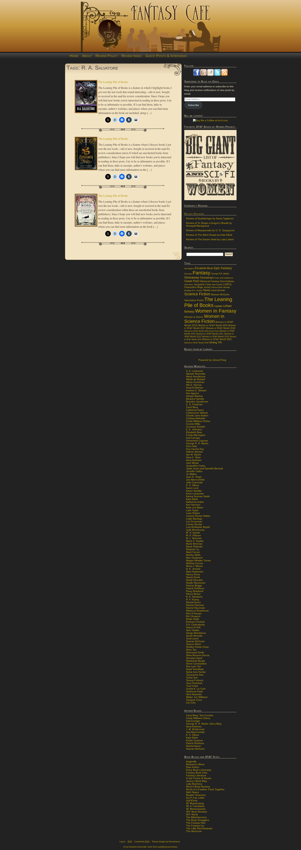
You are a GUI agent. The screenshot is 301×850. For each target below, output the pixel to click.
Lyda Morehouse (195, 529)
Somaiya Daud (194, 658)
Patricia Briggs (194, 585)
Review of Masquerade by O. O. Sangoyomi (210, 230)
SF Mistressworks (196, 808)
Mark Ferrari (193, 552)
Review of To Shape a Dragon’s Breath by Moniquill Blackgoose (209, 224)
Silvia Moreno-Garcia (197, 655)
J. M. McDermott (195, 729)
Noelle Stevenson (195, 582)
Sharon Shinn (193, 644)
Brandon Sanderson (197, 401)
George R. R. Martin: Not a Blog (203, 723)
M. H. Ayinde (193, 532)
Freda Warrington (195, 435)
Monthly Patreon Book (213, 287)
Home (74, 56)
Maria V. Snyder (195, 541)
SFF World (192, 814)
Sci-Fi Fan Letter (195, 797)
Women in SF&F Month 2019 (220, 328)
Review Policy (106, 56)
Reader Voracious (196, 795)
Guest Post (191, 281)
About (87, 56)
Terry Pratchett (194, 683)
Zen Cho (191, 702)
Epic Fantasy (223, 268)
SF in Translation (195, 806)
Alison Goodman (195, 382)
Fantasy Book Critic (196, 772)
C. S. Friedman (194, 404)
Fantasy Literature (196, 775)
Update (218, 306)
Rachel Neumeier (195, 607)
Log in (122, 841)
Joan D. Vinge (194, 476)
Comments (141, 841)
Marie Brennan (194, 543)
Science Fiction (197, 294)
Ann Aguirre (189, 268)
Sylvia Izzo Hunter (196, 672)
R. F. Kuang (192, 599)
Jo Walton (191, 474)
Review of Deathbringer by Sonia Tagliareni (210, 218)
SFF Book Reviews (196, 811)
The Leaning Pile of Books (113, 82)
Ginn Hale (191, 446)
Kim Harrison (193, 504)
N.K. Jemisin (197, 290)
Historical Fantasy (209, 281)
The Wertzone (194, 831)
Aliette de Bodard (195, 379)
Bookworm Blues (195, 764)
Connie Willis (193, 423)
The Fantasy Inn (195, 825)
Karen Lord (192, 488)
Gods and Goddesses (223, 278)
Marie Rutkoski (194, 546)
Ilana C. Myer (193, 457)
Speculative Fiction (194, 300)
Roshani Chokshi (195, 621)
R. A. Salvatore (194, 596)
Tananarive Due (194, 674)
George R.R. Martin (220, 273)
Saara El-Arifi (193, 627)
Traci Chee (192, 685)
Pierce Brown (193, 594)
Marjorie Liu (192, 549)
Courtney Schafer (195, 426)
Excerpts (188, 274)
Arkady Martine (194, 396)
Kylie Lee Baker (194, 507)
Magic (200, 287)
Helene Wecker (194, 451)
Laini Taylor (192, 510)
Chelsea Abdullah (195, 418)
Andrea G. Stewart (196, 390)
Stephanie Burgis (195, 660)
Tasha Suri (192, 677)
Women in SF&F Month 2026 (196, 343)
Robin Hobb (192, 619)
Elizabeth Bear (204, 268)
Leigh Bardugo (194, 518)
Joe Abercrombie (195, 479)
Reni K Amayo (194, 613)
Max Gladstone (194, 557)
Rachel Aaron (193, 602)
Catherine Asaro (195, 410)
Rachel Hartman (195, 605)
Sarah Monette (218, 290)
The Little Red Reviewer (199, 828)
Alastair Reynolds (195, 373)
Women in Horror (193, 317)
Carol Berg (192, 407)
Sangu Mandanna (196, 633)
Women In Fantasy (215, 311)
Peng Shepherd (194, 591)
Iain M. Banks (193, 454)
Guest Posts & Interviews (166, 56)
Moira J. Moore (194, 566)
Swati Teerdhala (195, 669)
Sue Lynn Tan (193, 666)
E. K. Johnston (194, 429)
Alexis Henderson (195, 376)
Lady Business (194, 783)
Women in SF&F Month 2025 (216, 339)
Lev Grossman (194, 521)
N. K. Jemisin (193, 568)
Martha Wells (193, 554)
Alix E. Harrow (194, 384)
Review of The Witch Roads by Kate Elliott (209, 234)
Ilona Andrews (227, 281)
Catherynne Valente (197, 412)
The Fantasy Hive (196, 822)
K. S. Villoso (192, 485)
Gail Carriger (193, 437)
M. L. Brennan (194, 538)
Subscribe (193, 105)
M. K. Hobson (193, 535)
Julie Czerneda (194, 482)
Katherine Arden (195, 502)
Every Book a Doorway (198, 769)
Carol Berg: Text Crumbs (199, 715)
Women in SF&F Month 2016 (212, 325)
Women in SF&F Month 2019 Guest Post (201, 331)
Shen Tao (191, 649)
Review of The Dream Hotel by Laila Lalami (210, 239)
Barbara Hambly (195, 398)
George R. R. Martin (197, 443)
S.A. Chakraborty (195, 624)
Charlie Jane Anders (197, 415)
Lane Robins (193, 513)
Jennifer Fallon (194, 471)
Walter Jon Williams (196, 697)
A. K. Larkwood (194, 371)
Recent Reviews (194, 213)
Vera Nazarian (194, 694)
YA (220, 342)
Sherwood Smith (195, 652)
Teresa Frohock (194, 680)
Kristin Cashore (194, 740)
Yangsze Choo (194, 699)
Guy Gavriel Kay (195, 449)
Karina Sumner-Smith (198, 496)
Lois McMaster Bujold (198, 527)
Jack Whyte (192, 462)
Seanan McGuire (220, 294)
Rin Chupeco (193, 616)
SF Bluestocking (195, 803)
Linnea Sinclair (194, 524)
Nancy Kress (193, 574)
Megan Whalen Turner (198, 560)
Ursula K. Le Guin (196, 688)
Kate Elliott (192, 499)
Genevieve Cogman (197, 440)
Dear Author (192, 767)
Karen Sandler (194, 490)
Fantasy (201, 272)
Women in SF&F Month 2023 (215, 336)
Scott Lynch (192, 638)
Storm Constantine (196, 663)
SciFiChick (192, 800)
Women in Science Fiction (204, 319)
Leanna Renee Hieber (198, 515)
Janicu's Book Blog (196, 781)
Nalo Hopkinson (194, 571)
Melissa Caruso (194, 563)
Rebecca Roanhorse (197, 610)
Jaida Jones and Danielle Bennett (204, 468)
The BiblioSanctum (196, 817)
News (206, 290)
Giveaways (207, 277)
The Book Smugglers (197, 820)
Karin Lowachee (195, 493)
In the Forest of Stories (198, 778)
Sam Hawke (192, 630)
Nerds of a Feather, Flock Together (205, 789)
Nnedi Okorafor (194, 580)
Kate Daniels (217, 284)
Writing (213, 342)
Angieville (191, 761)
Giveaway (191, 277)
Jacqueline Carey (202, 284)
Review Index (131, 56)
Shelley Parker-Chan (197, 646)
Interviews (188, 284)
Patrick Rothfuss (195, 588)
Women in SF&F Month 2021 (209, 334)
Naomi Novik (193, 577)
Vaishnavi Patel (194, 691)
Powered (212, 360)
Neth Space (192, 792)
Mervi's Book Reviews (198, 786)
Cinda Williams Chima (198, 421)
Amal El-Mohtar (194, 387)
